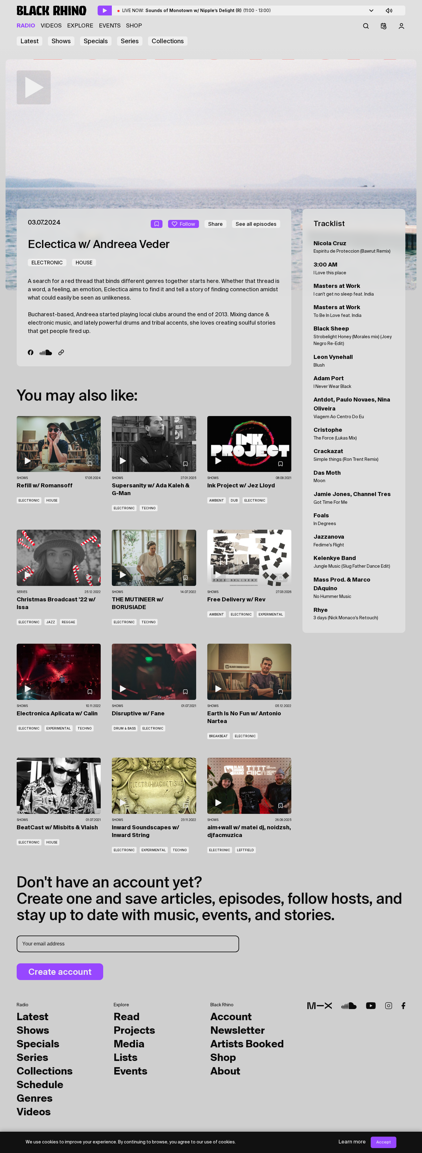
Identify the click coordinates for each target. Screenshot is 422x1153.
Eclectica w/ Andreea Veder (99, 244)
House (84, 262)
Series (130, 41)
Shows (61, 41)
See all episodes (256, 224)
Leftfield (245, 850)
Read (127, 1017)
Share (215, 224)
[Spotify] (61, 352)
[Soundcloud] (46, 352)
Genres (35, 1099)
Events (109, 26)
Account (231, 1017)
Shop (134, 26)
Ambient (216, 500)
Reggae (68, 622)
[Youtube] (371, 1005)
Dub (234, 500)
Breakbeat (218, 736)
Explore (80, 26)
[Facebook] (30, 352)
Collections (168, 41)
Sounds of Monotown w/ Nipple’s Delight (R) (208, 10)
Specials (96, 41)
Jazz (50, 622)
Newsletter (237, 1031)
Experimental (271, 614)
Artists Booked (247, 1045)
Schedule (40, 1085)
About (225, 1072)
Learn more (352, 1142)
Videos (51, 26)
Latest (29, 41)
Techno (148, 508)
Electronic (47, 262)
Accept (383, 1142)
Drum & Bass (125, 728)
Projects (134, 1031)
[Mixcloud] (319, 1005)
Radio (26, 26)
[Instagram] (388, 1005)
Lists (125, 1058)
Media (129, 1045)
